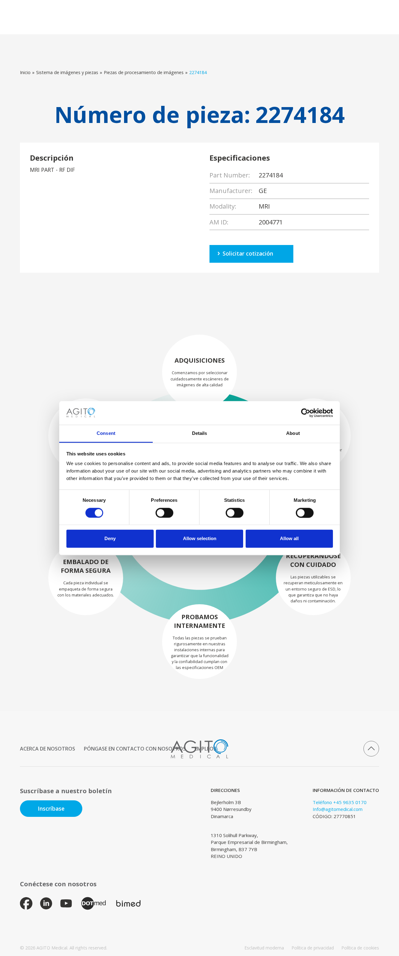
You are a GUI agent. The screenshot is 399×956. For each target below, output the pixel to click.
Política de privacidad (312, 948)
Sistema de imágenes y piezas (67, 72)
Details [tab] (199, 433)
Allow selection (199, 538)
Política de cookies (360, 948)
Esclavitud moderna (264, 948)
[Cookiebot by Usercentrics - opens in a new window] (305, 412)
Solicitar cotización (248, 253)
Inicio (25, 72)
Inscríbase (51, 808)
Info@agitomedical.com (338, 809)
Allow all (289, 538)
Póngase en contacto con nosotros (135, 748)
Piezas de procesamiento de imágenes (144, 72)
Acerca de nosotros (47, 748)
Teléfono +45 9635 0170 (340, 802)
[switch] (164, 513)
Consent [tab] (106, 433)
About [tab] (293, 433)
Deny (110, 538)
